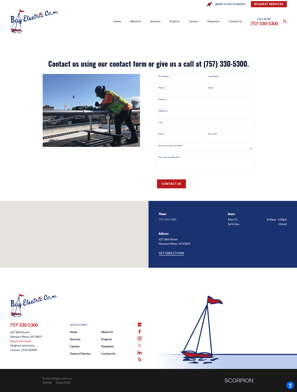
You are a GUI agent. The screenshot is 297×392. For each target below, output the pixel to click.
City (160, 122)
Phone (161, 88)
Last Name (213, 76)
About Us (135, 21)
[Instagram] (140, 338)
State (161, 134)
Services (155, 21)
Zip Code (212, 134)
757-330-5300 (264, 23)
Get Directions (171, 253)
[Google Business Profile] (140, 325)
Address (162, 99)
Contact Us (235, 21)
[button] (290, 385)
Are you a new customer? (170, 145)
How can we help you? (169, 157)
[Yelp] (140, 359)
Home (117, 21)
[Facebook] (140, 331)
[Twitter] (140, 345)
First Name (163, 76)
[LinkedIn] (140, 352)
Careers (193, 21)
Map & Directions (21, 341)
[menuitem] (117, 21)
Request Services (268, 4)
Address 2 (163, 111)
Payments (213, 21)
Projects (174, 21)
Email (210, 88)
